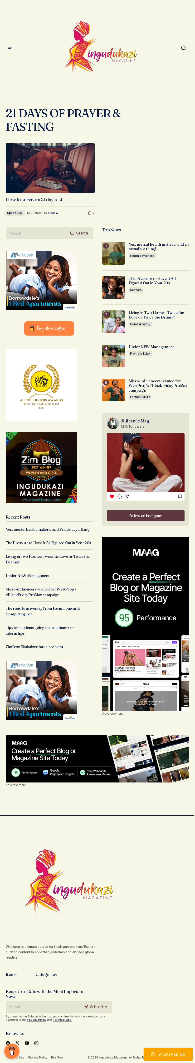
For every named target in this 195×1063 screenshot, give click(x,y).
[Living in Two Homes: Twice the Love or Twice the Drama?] (113, 321)
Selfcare (136, 290)
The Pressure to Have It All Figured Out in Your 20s (48, 542)
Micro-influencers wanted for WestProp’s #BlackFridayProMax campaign (158, 385)
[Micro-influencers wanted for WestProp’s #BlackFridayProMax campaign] (113, 390)
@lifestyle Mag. (135, 421)
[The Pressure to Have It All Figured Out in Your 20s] (113, 287)
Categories (46, 974)
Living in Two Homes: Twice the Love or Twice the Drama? (156, 314)
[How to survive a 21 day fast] (50, 168)
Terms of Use (62, 1019)
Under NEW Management (27, 575)
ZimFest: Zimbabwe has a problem (34, 646)
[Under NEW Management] (113, 356)
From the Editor (140, 353)
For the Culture (140, 397)
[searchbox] (37, 233)
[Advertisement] (145, 624)
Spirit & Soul (15, 213)
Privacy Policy (36, 1019)
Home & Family (140, 324)
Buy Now (57, 1057)
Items (11, 974)
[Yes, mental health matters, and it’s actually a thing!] (113, 253)
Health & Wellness (142, 256)
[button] (10, 48)
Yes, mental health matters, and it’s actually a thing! (48, 529)
